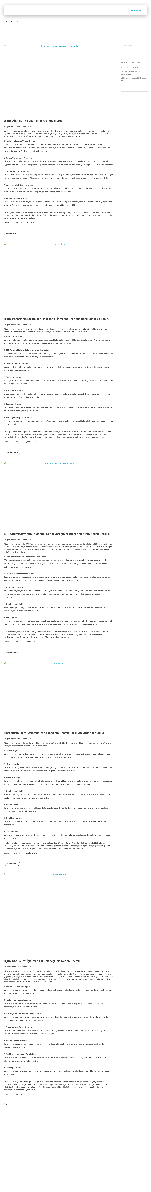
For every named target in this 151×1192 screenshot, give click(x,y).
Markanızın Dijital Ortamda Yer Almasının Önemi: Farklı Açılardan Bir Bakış (54, 733)
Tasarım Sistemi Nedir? (130, 71)
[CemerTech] (23, 10)
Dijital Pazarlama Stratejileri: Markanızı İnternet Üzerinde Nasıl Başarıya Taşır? (56, 319)
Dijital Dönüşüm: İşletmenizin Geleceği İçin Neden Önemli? (42, 961)
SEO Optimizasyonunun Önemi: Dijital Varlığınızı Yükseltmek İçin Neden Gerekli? (57, 534)
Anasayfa (9, 22)
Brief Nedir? (126, 75)
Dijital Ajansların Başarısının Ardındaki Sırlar (34, 120)
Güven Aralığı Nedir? (129, 68)
